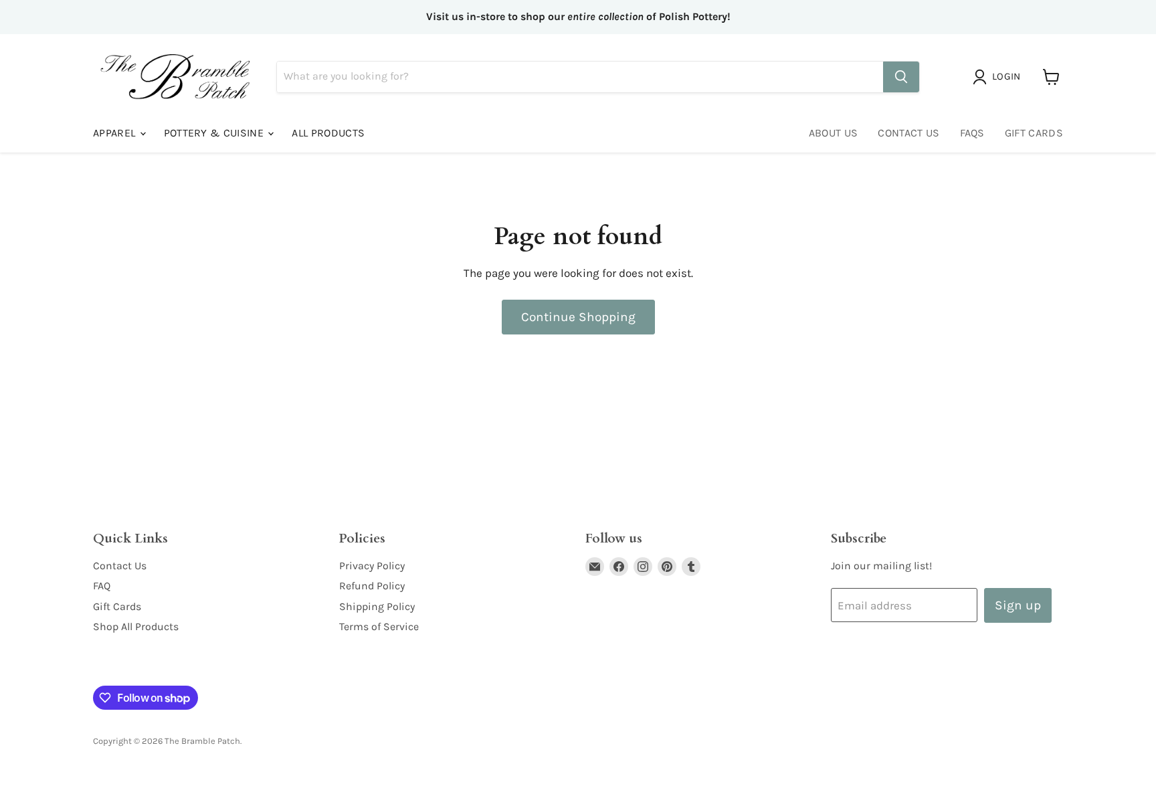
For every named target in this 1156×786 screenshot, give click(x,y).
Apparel (115, 132)
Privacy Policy (372, 565)
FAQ (101, 585)
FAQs (972, 132)
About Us (833, 132)
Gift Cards (1034, 132)
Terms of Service (379, 626)
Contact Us (908, 132)
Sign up (1018, 605)
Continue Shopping (578, 316)
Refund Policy (372, 585)
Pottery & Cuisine (215, 132)
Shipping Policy (377, 606)
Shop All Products (136, 626)
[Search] (901, 77)
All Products (328, 132)
